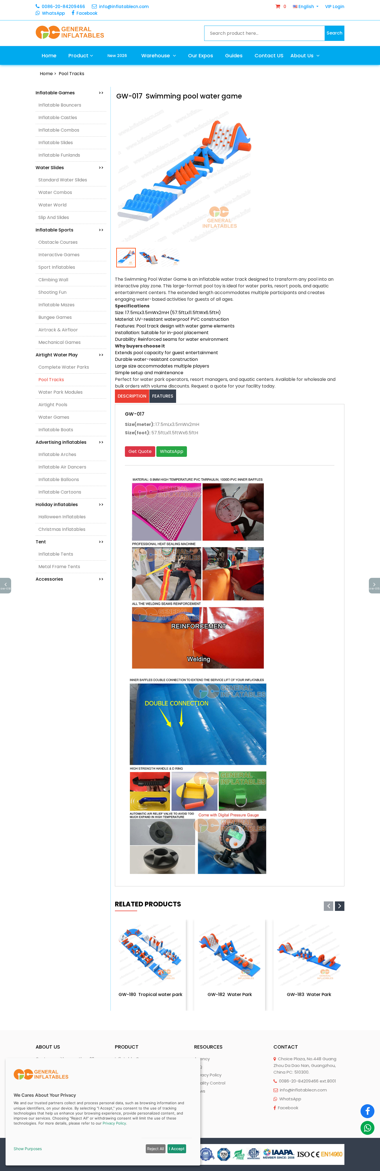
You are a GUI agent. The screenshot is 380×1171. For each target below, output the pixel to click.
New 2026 (117, 55)
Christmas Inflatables (61, 529)
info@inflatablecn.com (124, 6)
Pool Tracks (71, 73)
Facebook (87, 13)
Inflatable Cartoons (59, 492)
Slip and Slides (53, 217)
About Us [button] (302, 55)
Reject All (155, 1148)
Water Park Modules (60, 392)
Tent (69, 542)
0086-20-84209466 (63, 6)
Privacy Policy (207, 1075)
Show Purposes (28, 1148)
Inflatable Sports (69, 230)
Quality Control (209, 1083)
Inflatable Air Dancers (62, 467)
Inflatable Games (69, 93)
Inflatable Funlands (59, 155)
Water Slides (69, 167)
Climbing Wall (53, 280)
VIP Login (334, 6)
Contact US (269, 55)
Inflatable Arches (57, 454)
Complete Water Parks (63, 367)
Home (49, 55)
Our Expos (200, 55)
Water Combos (55, 192)
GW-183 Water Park (309, 994)
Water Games (53, 417)
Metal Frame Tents (59, 566)
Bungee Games (55, 317)
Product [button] (78, 55)
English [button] (306, 6)
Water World (52, 205)
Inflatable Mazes (56, 305)
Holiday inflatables (69, 504)
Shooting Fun (52, 292)
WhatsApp (53, 13)
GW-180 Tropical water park (150, 994)
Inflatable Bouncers (59, 105)
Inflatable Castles (57, 117)
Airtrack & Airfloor (58, 330)
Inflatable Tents (55, 554)
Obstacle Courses (58, 242)
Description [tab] (132, 396)
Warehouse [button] (156, 55)
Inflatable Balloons (58, 479)
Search (334, 33)
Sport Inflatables (56, 267)
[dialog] (103, 1111)
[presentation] (328, 906)
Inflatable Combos (58, 130)
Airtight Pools (52, 404)
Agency (202, 1059)
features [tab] (162, 396)
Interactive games (59, 255)
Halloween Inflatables (62, 517)
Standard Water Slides (62, 180)
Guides (234, 55)
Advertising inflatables (69, 442)
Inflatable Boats (55, 430)
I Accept (176, 1148)
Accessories (69, 579)
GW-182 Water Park (230, 994)
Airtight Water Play (69, 355)
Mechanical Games (59, 342)
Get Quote (140, 451)
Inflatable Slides (55, 142)
